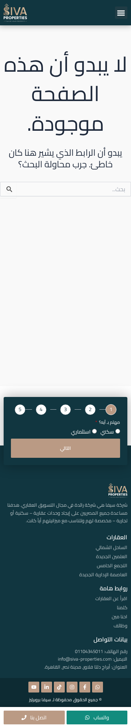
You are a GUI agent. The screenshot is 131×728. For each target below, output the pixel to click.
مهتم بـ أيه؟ (109, 422)
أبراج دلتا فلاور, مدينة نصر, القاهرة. (77, 666)
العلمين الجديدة (111, 556)
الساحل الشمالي (111, 547)
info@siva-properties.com (85, 658)
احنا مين (119, 616)
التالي (65, 448)
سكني (107, 431)
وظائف (120, 625)
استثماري (81, 431)
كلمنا (122, 607)
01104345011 (89, 651)
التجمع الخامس (112, 565)
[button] (121, 13)
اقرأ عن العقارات (111, 598)
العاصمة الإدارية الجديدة (103, 574)
